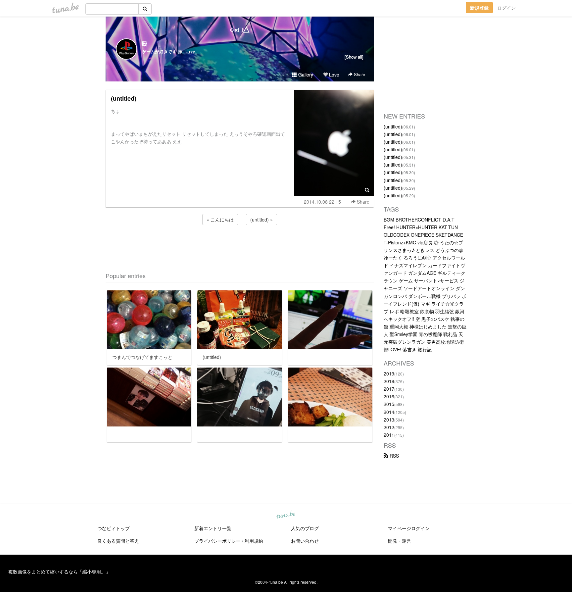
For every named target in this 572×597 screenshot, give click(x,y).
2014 (389, 412)
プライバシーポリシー (217, 540)
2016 (389, 396)
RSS (393, 455)
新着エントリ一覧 (212, 528)
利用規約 (254, 540)
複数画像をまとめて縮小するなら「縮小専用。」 (59, 571)
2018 (389, 381)
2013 (389, 419)
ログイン (506, 7)
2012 (389, 427)
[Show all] (354, 57)
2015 (389, 404)
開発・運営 (399, 540)
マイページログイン (409, 528)
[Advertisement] (240, 244)
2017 (389, 388)
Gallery (305, 74)
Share (359, 74)
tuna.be (285, 515)
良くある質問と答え (118, 540)
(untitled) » (261, 219)
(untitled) (123, 98)
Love (333, 74)
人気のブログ (305, 528)
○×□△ (240, 29)
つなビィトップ (113, 528)
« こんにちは (220, 219)
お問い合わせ (305, 540)
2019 (389, 373)
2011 (389, 434)
